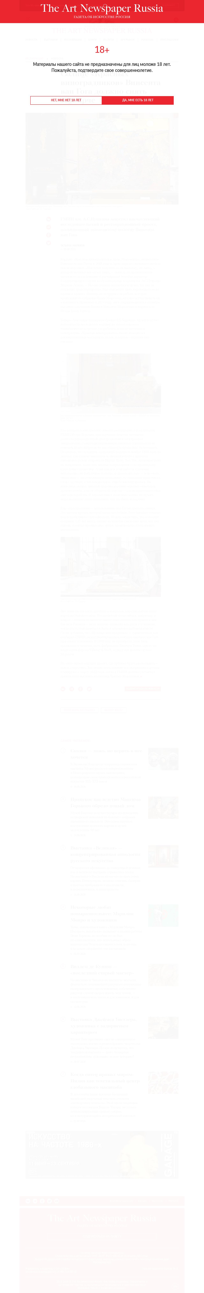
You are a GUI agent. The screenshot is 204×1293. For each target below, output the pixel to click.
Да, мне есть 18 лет (137, 100)
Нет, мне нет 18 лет (66, 100)
